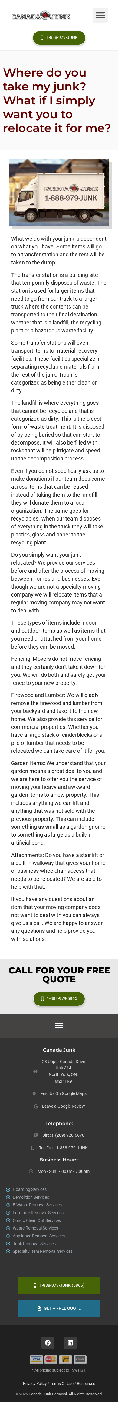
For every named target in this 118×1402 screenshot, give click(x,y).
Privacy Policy (35, 1383)
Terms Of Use (62, 1383)
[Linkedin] (70, 1343)
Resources (86, 1383)
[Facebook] (47, 1343)
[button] (100, 15)
